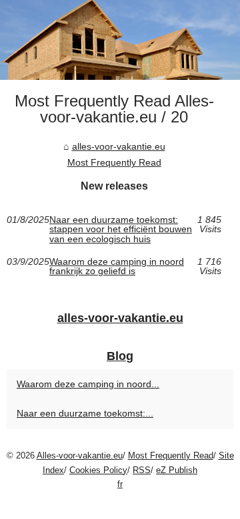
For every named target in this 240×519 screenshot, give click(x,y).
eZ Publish (176, 470)
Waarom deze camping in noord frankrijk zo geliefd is (116, 266)
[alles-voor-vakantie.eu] (120, 40)
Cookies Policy (98, 470)
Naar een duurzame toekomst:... (85, 413)
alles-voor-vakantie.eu (118, 146)
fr (120, 484)
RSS (142, 470)
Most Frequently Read (114, 162)
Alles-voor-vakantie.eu (80, 455)
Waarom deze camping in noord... (88, 384)
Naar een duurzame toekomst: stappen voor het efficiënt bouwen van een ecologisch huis (120, 229)
